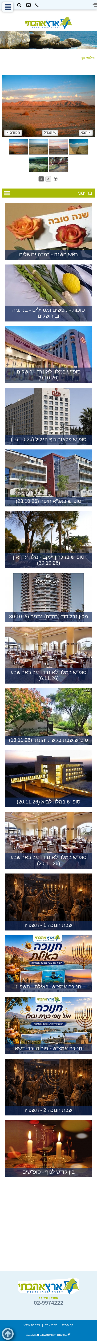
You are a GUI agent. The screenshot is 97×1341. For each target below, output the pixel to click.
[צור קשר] (28, 5)
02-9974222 (48, 1303)
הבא (84, 132)
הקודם (14, 132)
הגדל (48, 132)
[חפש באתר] (19, 5)
